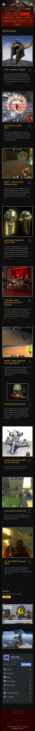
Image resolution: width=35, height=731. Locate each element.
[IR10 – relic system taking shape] (17, 163)
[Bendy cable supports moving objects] (17, 342)
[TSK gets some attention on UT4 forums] (17, 282)
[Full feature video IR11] (17, 107)
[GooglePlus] (21, 720)
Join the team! (17, 713)
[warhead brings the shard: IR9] (17, 221)
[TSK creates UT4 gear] (17, 51)
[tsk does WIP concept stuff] (17, 543)
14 (20, 588)
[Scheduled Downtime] (17, 392)
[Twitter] (17, 720)
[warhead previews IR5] (17, 492)
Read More (9, 83)
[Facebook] (14, 720)
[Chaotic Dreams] (17, 6)
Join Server (26, 664)
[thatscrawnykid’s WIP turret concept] (17, 441)
